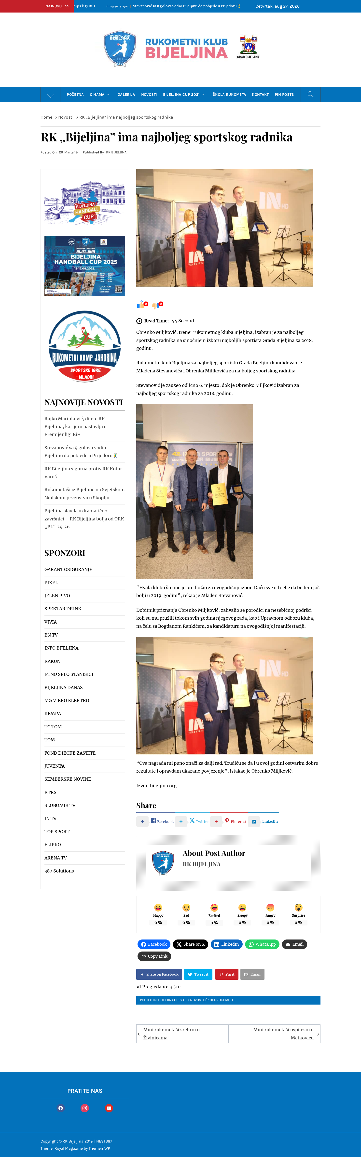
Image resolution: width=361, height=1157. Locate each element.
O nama (97, 94)
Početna (75, 94)
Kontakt (260, 94)
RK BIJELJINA (116, 152)
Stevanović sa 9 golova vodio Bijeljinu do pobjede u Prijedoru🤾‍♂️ (129, 6)
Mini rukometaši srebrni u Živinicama (171, 1033)
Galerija (126, 94)
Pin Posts (284, 94)
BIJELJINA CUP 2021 (181, 94)
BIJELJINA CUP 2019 (173, 1000)
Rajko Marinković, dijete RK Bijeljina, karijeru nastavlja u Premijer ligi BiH (75, 426)
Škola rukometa (229, 94)
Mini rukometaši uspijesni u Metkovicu (283, 1033)
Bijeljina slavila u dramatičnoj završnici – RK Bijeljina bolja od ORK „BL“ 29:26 (84, 519)
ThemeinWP (99, 1148)
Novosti (149, 94)
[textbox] (84, 720)
